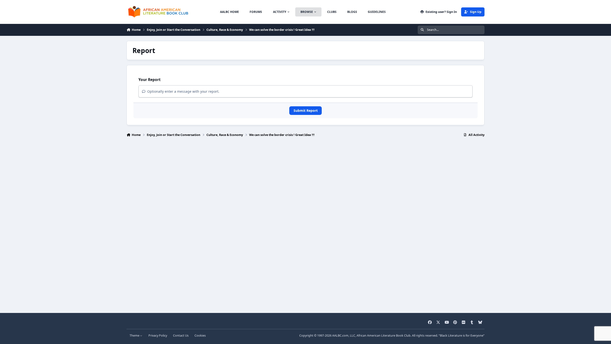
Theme (135, 335)
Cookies (200, 335)
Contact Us (181, 335)
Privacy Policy (157, 335)
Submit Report (306, 110)
